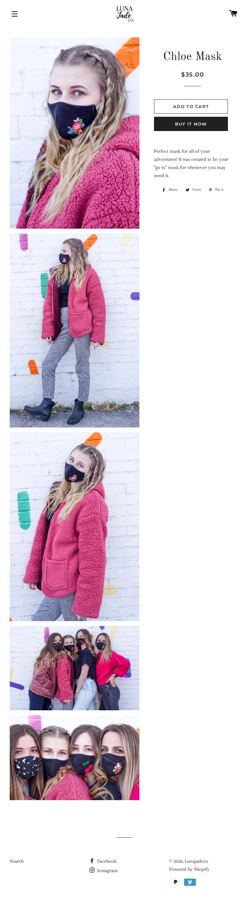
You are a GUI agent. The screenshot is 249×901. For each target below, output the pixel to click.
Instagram (107, 870)
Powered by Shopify (189, 869)
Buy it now (191, 123)
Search (17, 861)
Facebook (106, 861)
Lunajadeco (196, 861)
